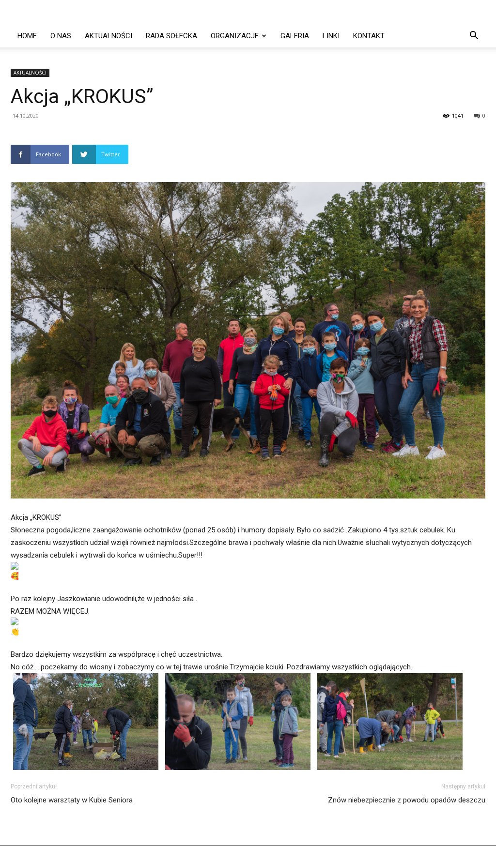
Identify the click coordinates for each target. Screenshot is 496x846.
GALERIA (294, 35)
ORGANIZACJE (235, 35)
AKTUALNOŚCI (108, 35)
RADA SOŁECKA (171, 35)
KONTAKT (369, 35)
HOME (27, 35)
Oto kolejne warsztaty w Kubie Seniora (72, 800)
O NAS (60, 35)
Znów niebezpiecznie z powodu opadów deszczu (406, 800)
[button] (473, 36)
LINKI (331, 35)
